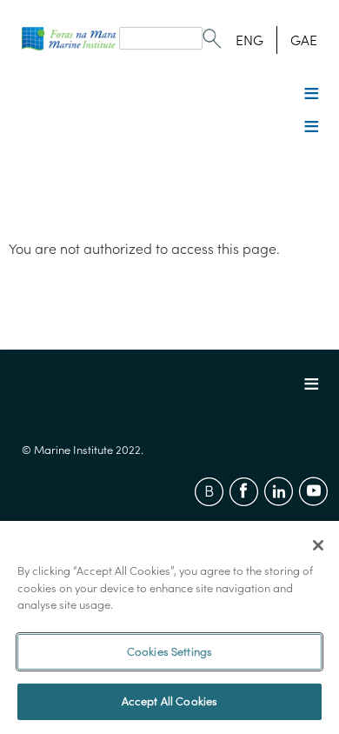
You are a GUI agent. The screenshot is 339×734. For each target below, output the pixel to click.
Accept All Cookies (169, 701)
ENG (249, 40)
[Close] (318, 545)
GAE (303, 40)
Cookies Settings (169, 651)
